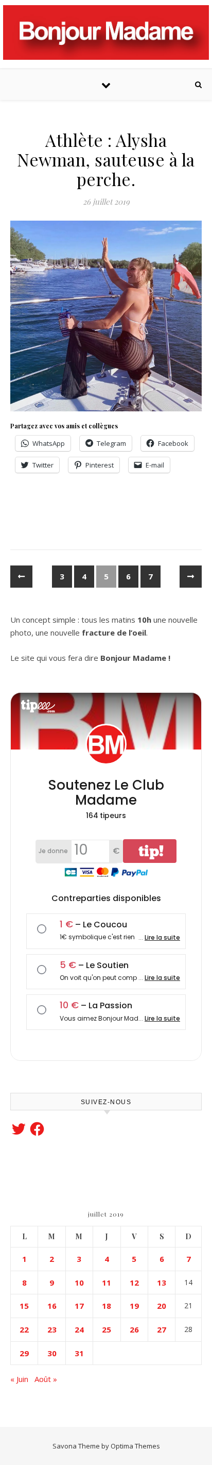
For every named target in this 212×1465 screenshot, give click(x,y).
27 (161, 1329)
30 (52, 1353)
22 (24, 1329)
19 (134, 1306)
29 (24, 1353)
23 (52, 1329)
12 (134, 1282)
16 (52, 1306)
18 (106, 1306)
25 (106, 1329)
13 (161, 1282)
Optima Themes (135, 1446)
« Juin (19, 1379)
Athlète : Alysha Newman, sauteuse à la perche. (106, 159)
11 (106, 1282)
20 (161, 1306)
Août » (45, 1379)
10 (79, 1282)
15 (24, 1306)
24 (79, 1329)
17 (79, 1306)
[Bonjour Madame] (106, 32)
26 (134, 1329)
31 (79, 1353)
